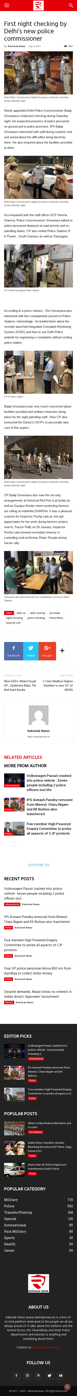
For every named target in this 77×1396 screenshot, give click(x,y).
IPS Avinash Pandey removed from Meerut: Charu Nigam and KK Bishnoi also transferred (36, 919)
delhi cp (21, 612)
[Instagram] (27, 1376)
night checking (14, 617)
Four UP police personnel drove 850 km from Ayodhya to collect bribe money (37, 971)
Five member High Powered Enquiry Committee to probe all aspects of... (50, 1091)
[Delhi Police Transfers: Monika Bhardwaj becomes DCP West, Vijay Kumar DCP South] (14, 1148)
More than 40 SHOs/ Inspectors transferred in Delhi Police (47, 1167)
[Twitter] (50, 1376)
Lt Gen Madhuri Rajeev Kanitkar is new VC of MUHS (58, 685)
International (12, 785)
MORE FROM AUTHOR (25, 766)
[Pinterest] (38, 1376)
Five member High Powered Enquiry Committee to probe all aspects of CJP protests (49, 828)
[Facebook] (16, 1376)
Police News (56, 617)
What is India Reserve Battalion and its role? (49, 1125)
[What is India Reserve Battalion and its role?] (14, 1128)
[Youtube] (61, 1376)
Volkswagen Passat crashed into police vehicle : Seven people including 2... (47, 1050)
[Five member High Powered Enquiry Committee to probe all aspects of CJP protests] (14, 829)
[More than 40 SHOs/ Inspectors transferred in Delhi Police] (14, 1170)
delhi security (37, 612)
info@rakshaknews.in (46, 1347)
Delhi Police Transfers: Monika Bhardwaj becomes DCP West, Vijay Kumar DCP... (49, 1147)
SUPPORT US (38, 865)
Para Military (35, 1132)
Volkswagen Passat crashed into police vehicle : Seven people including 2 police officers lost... (34, 893)
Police (8, 809)
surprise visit (13, 622)
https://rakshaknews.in (38, 736)
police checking (36, 617)
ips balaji (55, 612)
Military (9, 1002)
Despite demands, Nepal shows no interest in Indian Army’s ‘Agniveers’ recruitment (37, 994)
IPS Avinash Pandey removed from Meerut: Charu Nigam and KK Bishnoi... (49, 1071)
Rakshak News (16, 46)
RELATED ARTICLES (23, 757)
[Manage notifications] (67, 1387)
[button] (71, 5)
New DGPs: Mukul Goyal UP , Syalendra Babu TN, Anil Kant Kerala (20, 685)
